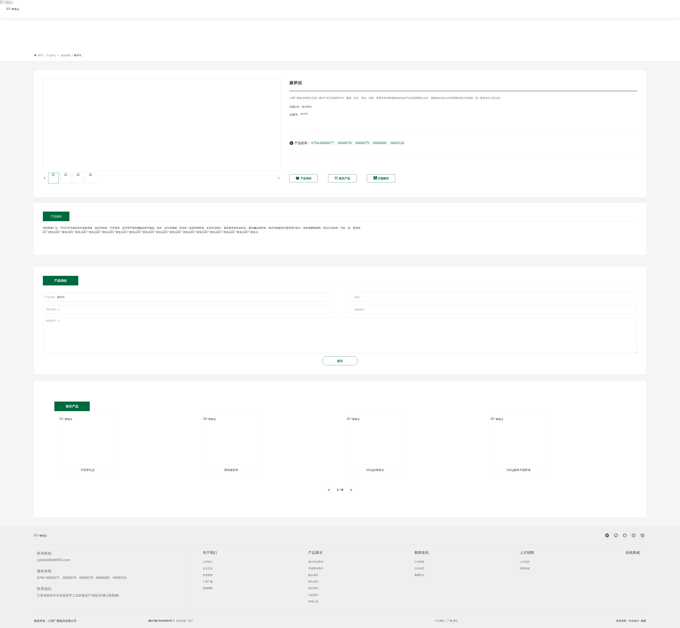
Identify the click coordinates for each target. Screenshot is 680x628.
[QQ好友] (623, 535)
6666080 (380, 143)
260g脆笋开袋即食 (517, 470)
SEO (190, 620)
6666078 (345, 143)
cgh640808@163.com (53, 560)
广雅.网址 (452, 620)
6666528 (397, 143)
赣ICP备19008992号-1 (161, 620)
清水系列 (66, 55)
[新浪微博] (605, 535)
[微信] (614, 535)
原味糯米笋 (230, 470)
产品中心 (51, 55)
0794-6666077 (322, 143)
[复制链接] (640, 535)
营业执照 (181, 620)
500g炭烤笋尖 (373, 470)
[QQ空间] (631, 535)
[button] (329, 489)
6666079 (362, 143)
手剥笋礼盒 (86, 470)
